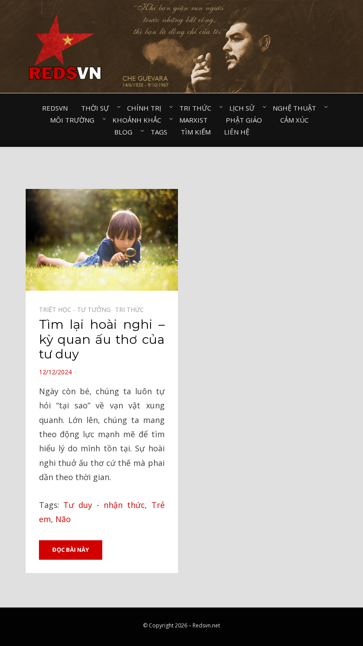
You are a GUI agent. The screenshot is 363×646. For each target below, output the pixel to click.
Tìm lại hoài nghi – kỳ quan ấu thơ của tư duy (102, 339)
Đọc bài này (70, 550)
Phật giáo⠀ (246, 119)
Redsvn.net (206, 625)
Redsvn (55, 108)
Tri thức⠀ (197, 108)
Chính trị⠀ (146, 108)
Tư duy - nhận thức (103, 505)
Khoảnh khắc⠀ (139, 119)
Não (63, 519)
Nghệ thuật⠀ (297, 108)
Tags (159, 131)
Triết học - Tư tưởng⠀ (77, 309)
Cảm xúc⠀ (296, 119)
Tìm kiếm (196, 131)
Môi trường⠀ (74, 119)
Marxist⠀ (195, 119)
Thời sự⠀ (97, 108)
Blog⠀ (125, 131)
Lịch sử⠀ (244, 108)
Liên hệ (236, 131)
